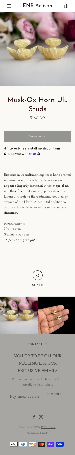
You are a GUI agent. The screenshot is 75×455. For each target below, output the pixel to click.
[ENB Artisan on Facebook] (34, 416)
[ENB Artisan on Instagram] (41, 416)
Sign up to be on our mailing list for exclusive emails (37, 363)
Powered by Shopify (38, 433)
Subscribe (54, 394)
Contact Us (37, 344)
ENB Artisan (37, 6)
